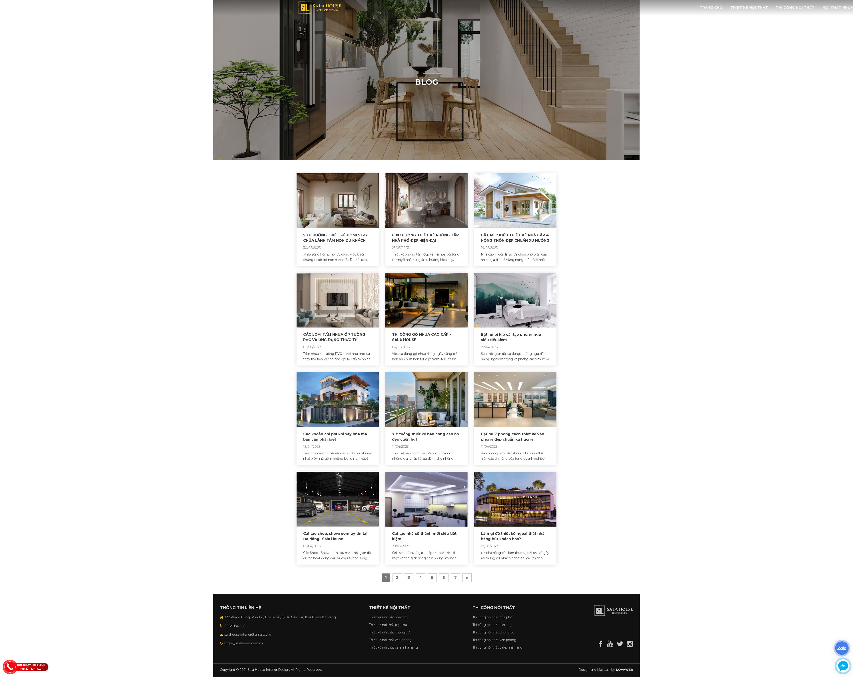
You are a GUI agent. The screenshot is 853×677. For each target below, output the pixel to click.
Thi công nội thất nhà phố (492, 617)
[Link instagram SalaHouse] (628, 643)
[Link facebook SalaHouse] (600, 643)
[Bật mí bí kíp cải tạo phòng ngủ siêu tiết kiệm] (515, 300)
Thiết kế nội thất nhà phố (388, 617)
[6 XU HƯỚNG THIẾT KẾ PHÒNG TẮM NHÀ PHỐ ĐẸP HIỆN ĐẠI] (426, 200)
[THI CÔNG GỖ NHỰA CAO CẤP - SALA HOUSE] (426, 300)
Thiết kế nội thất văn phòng (390, 640)
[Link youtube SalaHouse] (609, 643)
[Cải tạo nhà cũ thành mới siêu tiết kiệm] (426, 499)
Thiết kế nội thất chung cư (389, 632)
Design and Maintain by (605, 670)
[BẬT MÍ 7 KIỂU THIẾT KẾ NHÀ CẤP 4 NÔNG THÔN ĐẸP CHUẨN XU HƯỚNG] (515, 200)
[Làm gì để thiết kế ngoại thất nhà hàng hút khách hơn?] (515, 499)
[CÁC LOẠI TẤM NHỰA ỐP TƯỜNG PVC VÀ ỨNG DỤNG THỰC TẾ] (338, 300)
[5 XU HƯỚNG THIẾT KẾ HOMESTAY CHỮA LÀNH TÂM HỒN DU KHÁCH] (338, 200)
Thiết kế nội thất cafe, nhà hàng (393, 647)
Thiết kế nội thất (749, 8)
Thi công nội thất (795, 8)
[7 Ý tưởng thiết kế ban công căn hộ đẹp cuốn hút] (426, 399)
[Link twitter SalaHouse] (619, 643)
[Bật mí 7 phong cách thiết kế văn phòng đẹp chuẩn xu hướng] (515, 399)
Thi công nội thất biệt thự (492, 625)
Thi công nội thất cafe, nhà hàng (497, 647)
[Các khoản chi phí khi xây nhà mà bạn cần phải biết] (338, 399)
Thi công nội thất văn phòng (494, 640)
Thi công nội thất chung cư (493, 632)
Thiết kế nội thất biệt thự (388, 625)
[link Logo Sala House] (321, 7)
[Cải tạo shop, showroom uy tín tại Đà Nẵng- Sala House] (338, 499)
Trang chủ (711, 8)
